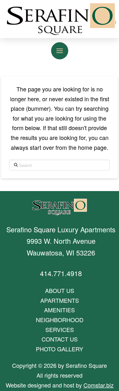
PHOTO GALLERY (59, 349)
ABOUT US (59, 290)
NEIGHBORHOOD (59, 319)
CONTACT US (60, 339)
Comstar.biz (98, 385)
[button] (59, 50)
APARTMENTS (59, 300)
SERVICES (59, 329)
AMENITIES (59, 310)
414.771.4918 (61, 273)
